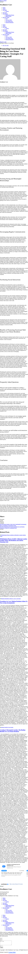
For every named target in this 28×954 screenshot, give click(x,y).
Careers (7, 11)
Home (4, 7)
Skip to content (3, 0)
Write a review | (12, 884)
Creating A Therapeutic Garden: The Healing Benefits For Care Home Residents (12, 730)
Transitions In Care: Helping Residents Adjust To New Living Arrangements (13, 602)
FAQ (6, 18)
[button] (14, 519)
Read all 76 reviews (19, 884)
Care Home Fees (9, 21)
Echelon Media (12, 952)
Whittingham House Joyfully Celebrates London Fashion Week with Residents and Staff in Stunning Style (13, 540)
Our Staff (5, 10)
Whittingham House (9, 15)
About (4, 8)
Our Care (5, 12)
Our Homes (5, 13)
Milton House (8, 16)
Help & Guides (6, 17)
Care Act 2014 (8, 20)
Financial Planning (9, 22)
